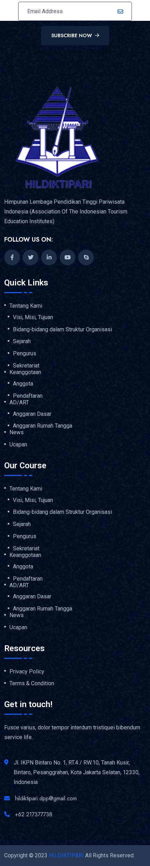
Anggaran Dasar (32, 414)
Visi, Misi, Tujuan (33, 317)
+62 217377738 (33, 814)
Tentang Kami (25, 306)
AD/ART (19, 402)
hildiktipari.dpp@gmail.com (46, 798)
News (16, 432)
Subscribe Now (71, 35)
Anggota (23, 384)
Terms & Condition (31, 683)
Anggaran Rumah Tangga (42, 426)
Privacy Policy (26, 672)
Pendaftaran (28, 396)
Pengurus (24, 353)
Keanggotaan (25, 372)
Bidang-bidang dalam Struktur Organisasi (62, 329)
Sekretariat (26, 366)
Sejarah (22, 341)
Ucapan (18, 445)
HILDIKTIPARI (66, 855)
